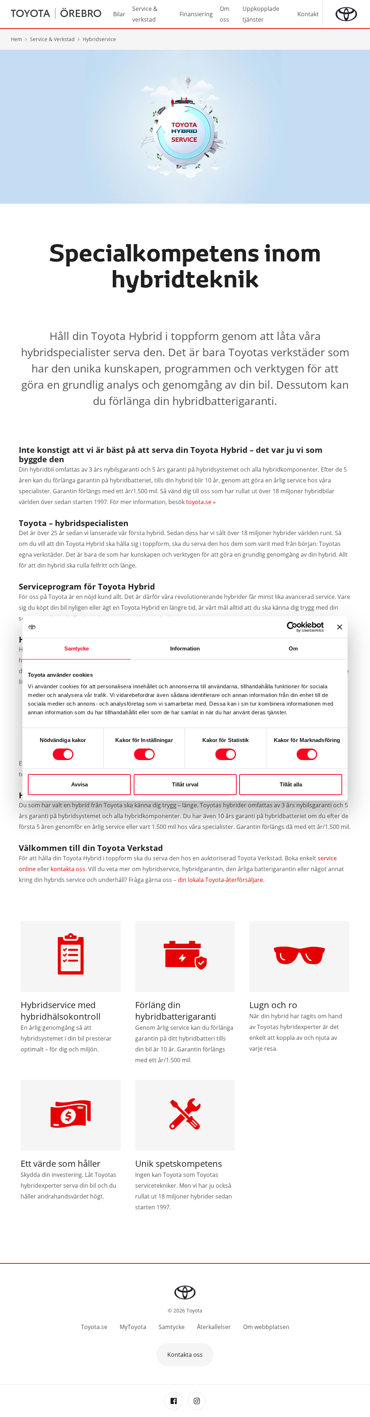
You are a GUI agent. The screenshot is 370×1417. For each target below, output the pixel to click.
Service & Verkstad (52, 39)
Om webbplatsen (266, 1327)
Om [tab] (293, 648)
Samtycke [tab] (76, 648)
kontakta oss (68, 869)
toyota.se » (201, 502)
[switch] (144, 754)
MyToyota (133, 1327)
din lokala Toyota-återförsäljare (220, 880)
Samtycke (172, 1327)
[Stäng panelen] (339, 627)
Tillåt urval (185, 784)
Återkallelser (214, 1327)
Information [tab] (185, 648)
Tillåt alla (291, 784)
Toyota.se (94, 1327)
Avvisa (79, 784)
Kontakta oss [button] (185, 1355)
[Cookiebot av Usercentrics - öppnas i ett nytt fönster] (292, 627)
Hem (16, 39)
